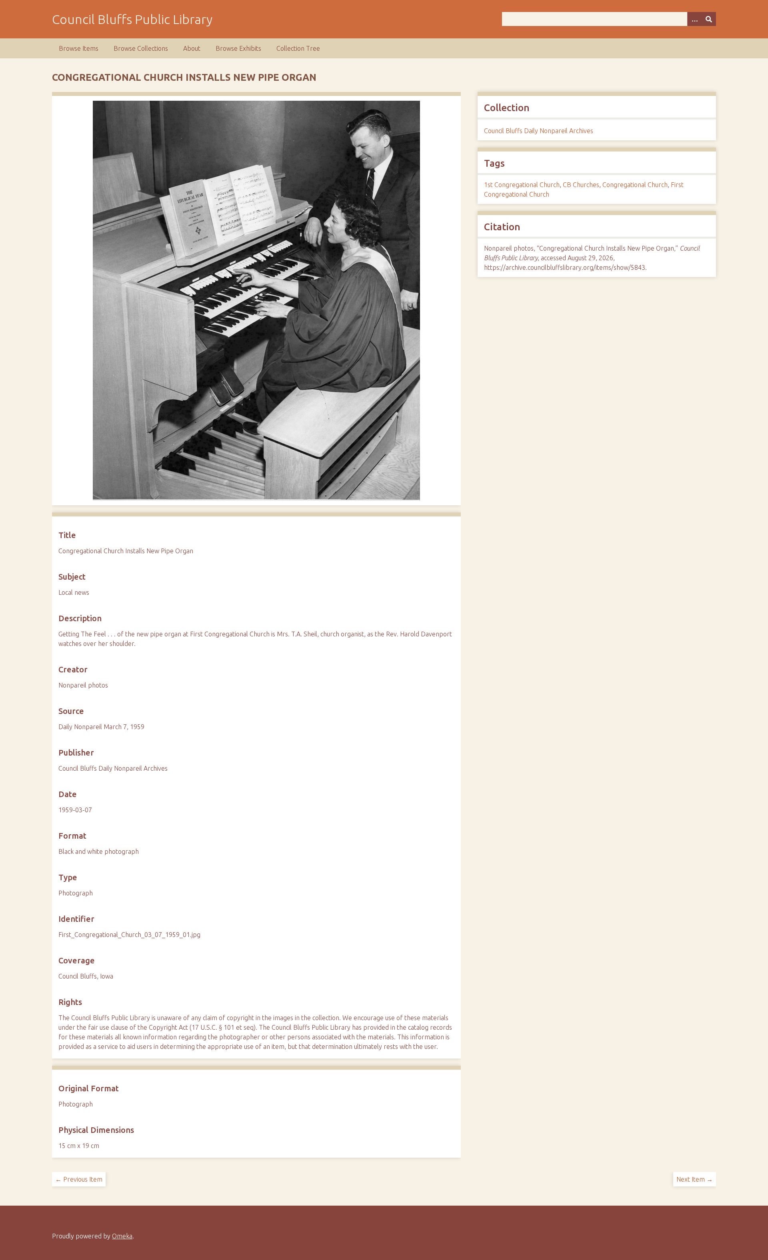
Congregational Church (635, 184)
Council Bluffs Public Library (132, 19)
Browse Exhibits (238, 48)
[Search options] (694, 19)
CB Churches (581, 184)
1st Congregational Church (522, 184)
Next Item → (694, 1179)
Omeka (122, 1236)
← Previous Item (78, 1179)
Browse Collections (141, 48)
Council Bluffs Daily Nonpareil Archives (538, 130)
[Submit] (709, 19)
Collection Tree (298, 48)
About (191, 48)
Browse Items (78, 48)
